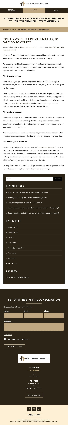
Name (6, 311)
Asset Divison (53, 47)
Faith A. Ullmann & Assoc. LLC (24, 47)
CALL (57, 10)
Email (27, 311)
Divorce (11, 237)
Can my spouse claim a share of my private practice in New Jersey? (33, 208)
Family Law (12, 243)
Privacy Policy (27, 421)
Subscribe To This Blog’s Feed (17, 277)
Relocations (12, 263)
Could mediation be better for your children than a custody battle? (33, 213)
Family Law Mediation (16, 248)
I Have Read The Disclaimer (17, 339)
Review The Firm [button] (34, 415)
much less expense (45, 147)
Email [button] (35, 10)
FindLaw (55, 421)
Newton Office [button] (34, 395)
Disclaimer (8, 335)
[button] (11, 9)
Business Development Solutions (42, 421)
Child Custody (13, 232)
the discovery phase (23, 103)
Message (7, 321)
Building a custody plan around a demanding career (27, 197)
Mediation (11, 258)
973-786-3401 (34, 370)
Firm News (12, 253)
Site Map (19, 421)
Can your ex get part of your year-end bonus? (25, 203)
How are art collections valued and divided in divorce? (28, 192)
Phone (46, 311)
